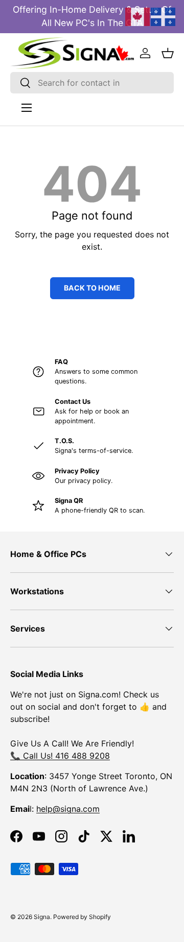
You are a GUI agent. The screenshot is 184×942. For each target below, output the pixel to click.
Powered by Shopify (82, 917)
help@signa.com (68, 809)
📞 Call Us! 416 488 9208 (60, 756)
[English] (138, 16)
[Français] (163, 16)
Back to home (92, 287)
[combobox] (92, 82)
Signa (42, 917)
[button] (167, 53)
